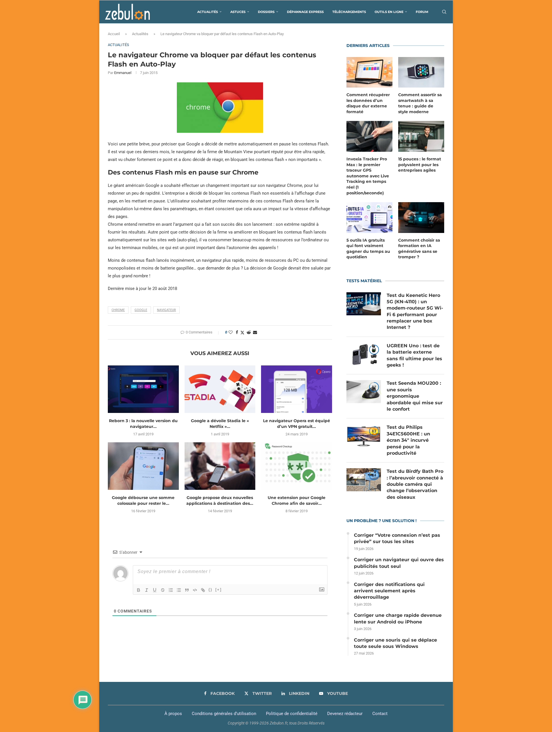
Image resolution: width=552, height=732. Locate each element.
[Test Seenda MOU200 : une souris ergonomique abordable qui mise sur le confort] (363, 391)
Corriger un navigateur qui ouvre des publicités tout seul (399, 563)
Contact (380, 713)
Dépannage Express (305, 12)
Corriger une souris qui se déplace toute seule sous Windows (395, 643)
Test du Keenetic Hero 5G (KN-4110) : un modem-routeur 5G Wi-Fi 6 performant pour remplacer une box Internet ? (415, 311)
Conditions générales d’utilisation (224, 713)
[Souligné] (155, 590)
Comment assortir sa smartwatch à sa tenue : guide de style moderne (420, 103)
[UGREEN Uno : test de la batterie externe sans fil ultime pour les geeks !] (363, 354)
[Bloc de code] (195, 590)
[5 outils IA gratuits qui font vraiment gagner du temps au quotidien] (369, 217)
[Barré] (163, 590)
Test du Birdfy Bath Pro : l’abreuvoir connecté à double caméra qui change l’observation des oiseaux (415, 484)
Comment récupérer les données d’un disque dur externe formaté (368, 103)
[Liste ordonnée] (171, 590)
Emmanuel (122, 73)
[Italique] (147, 590)
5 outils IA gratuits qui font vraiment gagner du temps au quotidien (368, 249)
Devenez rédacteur (345, 713)
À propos (173, 713)
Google (141, 310)
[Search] (444, 11)
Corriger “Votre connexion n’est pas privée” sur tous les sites (397, 538)
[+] (218, 589)
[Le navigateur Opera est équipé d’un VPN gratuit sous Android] (296, 389)
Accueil (114, 34)
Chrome (118, 310)
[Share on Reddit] (249, 332)
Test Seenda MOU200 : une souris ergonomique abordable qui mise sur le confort (415, 396)
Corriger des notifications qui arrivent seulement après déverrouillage (389, 591)
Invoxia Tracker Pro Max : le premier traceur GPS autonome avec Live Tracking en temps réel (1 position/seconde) (367, 176)
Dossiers (266, 12)
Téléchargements (349, 12)
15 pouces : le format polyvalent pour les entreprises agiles (419, 164)
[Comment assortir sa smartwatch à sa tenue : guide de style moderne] (421, 72)
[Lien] (203, 590)
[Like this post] (231, 332)
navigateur (166, 310)
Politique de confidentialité (291, 713)
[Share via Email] (255, 332)
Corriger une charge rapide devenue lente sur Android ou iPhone (398, 618)
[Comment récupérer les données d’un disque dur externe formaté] (369, 72)
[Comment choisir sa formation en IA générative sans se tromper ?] (421, 217)
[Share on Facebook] (237, 332)
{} (210, 589)
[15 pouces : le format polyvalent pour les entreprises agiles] (421, 136)
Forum (422, 12)
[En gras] (139, 590)
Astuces (238, 12)
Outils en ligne (389, 12)
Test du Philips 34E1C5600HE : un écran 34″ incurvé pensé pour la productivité (408, 440)
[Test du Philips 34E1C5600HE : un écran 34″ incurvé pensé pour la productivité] (363, 435)
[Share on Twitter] (242, 332)
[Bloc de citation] (187, 590)
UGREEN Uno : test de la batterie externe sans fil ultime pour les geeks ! (414, 355)
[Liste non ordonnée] (179, 590)
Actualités (207, 12)
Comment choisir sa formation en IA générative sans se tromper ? (419, 249)
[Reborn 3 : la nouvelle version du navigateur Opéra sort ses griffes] (143, 389)
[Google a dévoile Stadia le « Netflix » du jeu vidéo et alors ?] (220, 389)
